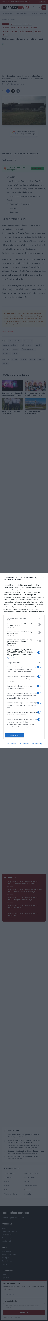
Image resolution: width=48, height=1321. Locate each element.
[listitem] (24, 619)
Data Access (24, 743)
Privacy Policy (37, 743)
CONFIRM (14, 735)
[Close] (43, 577)
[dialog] (24, 660)
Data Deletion (11, 743)
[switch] (39, 624)
